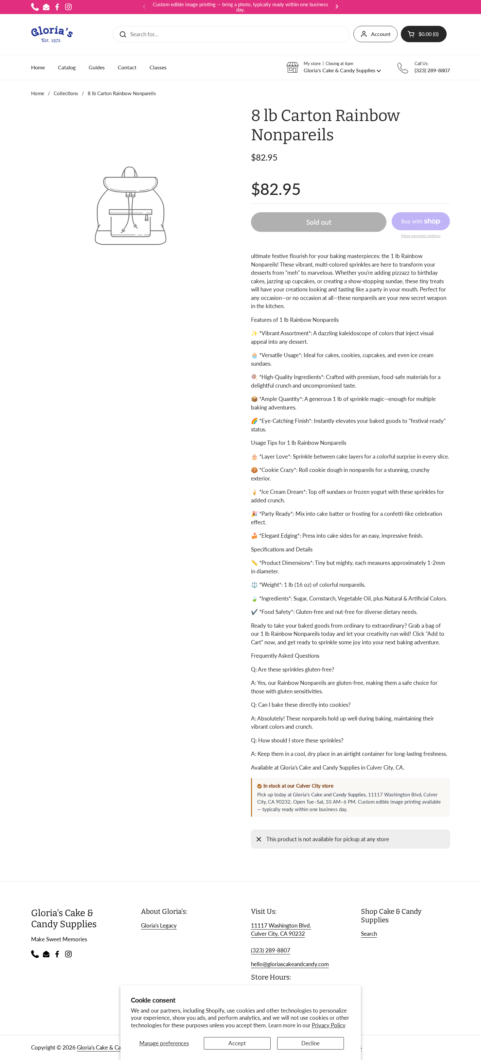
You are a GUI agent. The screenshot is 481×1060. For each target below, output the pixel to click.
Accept (237, 1043)
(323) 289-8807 (270, 950)
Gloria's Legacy (159, 925)
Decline (310, 1043)
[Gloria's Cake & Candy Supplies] (52, 34)
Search (369, 933)
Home (37, 93)
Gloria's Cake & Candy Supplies (114, 1047)
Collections (66, 93)
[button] (424, 34)
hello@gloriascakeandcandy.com (290, 964)
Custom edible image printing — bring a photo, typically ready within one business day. (240, 7)
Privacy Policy (329, 1025)
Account (381, 34)
